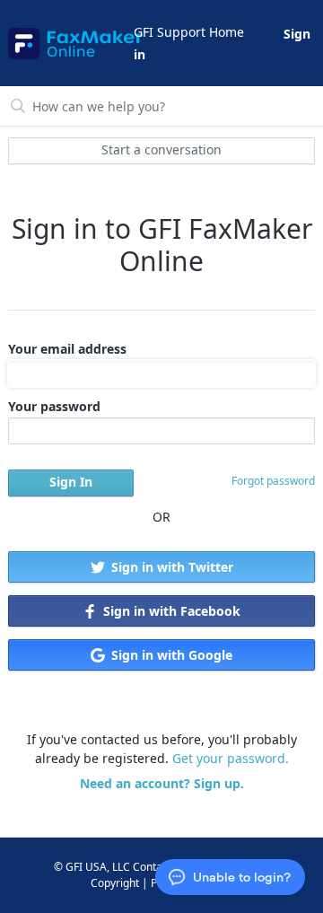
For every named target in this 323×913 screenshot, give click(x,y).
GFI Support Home (189, 31)
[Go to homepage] (69, 43)
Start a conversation (161, 149)
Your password (54, 406)
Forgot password (273, 480)
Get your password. (230, 758)
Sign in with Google (170, 654)
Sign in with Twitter (170, 566)
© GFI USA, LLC (92, 866)
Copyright (115, 883)
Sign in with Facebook (170, 610)
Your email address (67, 348)
